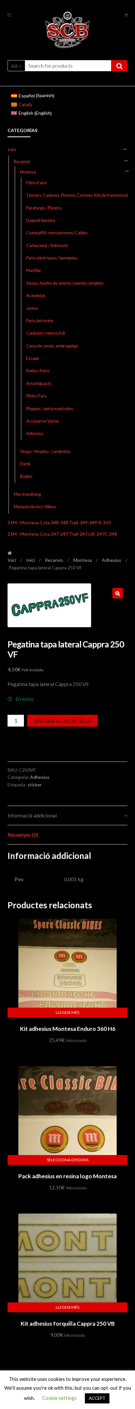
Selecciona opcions (67, 1159)
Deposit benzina (40, 220)
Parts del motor (40, 320)
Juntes (32, 308)
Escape (32, 358)
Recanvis (22, 161)
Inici (12, 149)
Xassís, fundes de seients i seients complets (65, 283)
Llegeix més (67, 1012)
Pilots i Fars (36, 396)
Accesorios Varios (42, 421)
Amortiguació (38, 383)
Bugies (26, 476)
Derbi (25, 463)
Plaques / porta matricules (49, 408)
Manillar (33, 270)
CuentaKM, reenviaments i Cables (56, 232)
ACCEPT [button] (97, 1398)
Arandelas (35, 295)
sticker (35, 784)
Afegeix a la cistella (62, 720)
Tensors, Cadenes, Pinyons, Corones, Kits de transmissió (77, 195)
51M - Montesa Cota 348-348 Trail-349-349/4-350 (59, 522)
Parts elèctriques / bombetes (51, 258)
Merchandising (27, 494)
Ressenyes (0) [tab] (23, 834)
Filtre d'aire (36, 182)
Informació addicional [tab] (32, 815)
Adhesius (34, 433)
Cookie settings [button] (59, 1398)
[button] (117, 593)
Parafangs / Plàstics (44, 208)
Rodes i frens (37, 370)
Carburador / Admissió (47, 245)
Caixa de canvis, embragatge (52, 346)
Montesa (28, 172)
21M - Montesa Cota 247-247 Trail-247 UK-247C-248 (62, 534)
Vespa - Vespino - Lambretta (45, 451)
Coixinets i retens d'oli (45, 333)
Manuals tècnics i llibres (35, 506)
